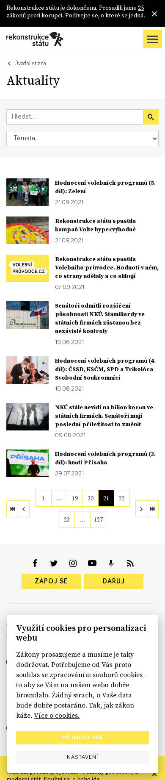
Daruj (114, 581)
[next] (141, 509)
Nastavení (82, 757)
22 (122, 498)
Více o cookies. (57, 715)
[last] (152, 509)
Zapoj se (51, 581)
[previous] (23, 509)
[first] (12, 509)
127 (98, 519)
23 (67, 519)
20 (91, 498)
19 (75, 498)
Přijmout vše (82, 738)
